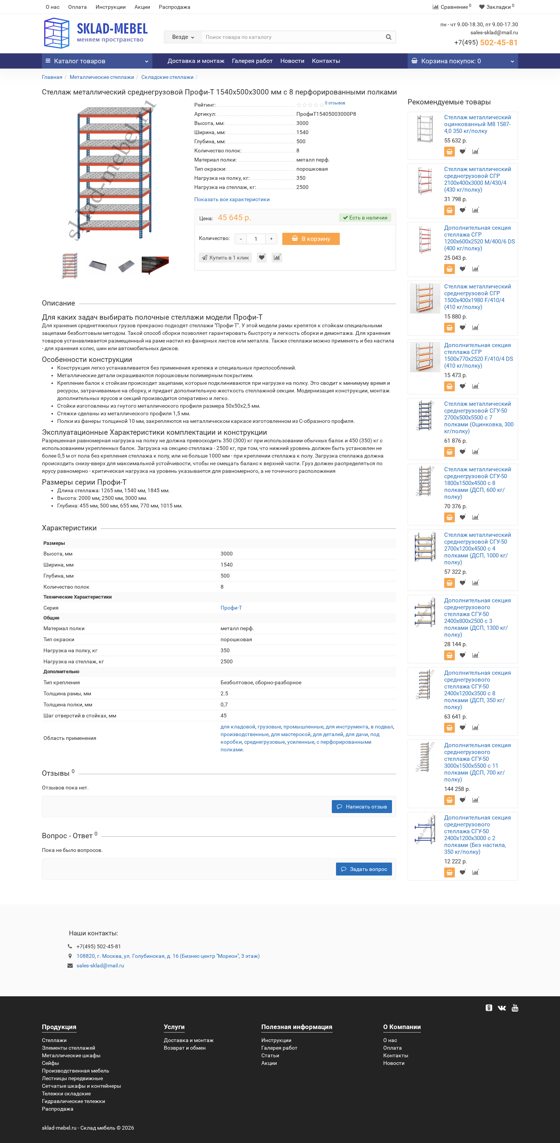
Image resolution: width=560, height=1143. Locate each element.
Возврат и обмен (185, 1048)
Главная (52, 77)
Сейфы (50, 1063)
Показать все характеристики (232, 199)
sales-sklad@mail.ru (100, 965)
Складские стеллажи (167, 77)
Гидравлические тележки (73, 1101)
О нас (52, 7)
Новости (292, 60)
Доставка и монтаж (196, 60)
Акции (142, 7)
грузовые (269, 727)
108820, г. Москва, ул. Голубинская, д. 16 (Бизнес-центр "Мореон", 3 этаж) (168, 956)
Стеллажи (54, 1040)
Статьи (270, 1055)
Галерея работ (252, 60)
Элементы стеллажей (68, 1048)
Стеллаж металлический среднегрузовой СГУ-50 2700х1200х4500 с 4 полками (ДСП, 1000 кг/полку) (477, 548)
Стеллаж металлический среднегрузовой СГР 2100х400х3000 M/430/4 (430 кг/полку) (477, 179)
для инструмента (347, 727)
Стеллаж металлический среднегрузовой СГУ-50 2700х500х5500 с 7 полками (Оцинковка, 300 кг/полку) (479, 417)
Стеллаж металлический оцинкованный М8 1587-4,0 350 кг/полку (477, 124)
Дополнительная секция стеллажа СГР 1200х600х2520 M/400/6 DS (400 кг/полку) (479, 238)
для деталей (328, 734)
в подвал (382, 727)
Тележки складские (66, 1093)
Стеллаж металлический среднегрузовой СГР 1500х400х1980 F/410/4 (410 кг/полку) (477, 297)
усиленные (300, 742)
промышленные (303, 727)
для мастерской (290, 734)
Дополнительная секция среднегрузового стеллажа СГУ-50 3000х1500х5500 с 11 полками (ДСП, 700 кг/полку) (477, 762)
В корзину (316, 238)
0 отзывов (335, 103)
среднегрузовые (264, 742)
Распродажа (174, 7)
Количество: (214, 238)
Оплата (77, 7)
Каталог (80, 61)
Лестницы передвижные (72, 1078)
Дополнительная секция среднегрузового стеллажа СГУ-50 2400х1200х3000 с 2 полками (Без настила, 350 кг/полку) (477, 834)
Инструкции (111, 7)
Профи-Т (231, 608)
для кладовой (238, 727)
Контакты (326, 60)
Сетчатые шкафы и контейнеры (81, 1086)
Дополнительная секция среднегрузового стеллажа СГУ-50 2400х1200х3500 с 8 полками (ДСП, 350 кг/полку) (477, 690)
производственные (245, 734)
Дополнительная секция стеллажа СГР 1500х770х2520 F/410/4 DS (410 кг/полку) (478, 355)
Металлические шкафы (71, 1055)
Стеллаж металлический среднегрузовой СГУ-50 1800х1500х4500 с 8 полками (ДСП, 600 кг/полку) (477, 483)
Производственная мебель (75, 1071)
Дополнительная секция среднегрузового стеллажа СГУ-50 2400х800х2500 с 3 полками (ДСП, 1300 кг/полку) (477, 617)
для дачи (357, 734)
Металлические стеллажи (102, 77)
